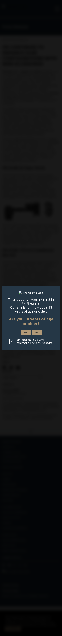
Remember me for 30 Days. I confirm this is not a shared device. (34, 341)
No (36, 332)
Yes (26, 332)
